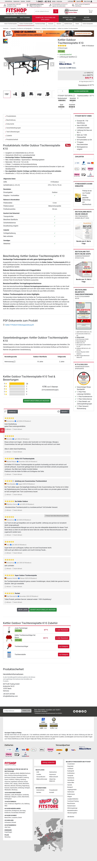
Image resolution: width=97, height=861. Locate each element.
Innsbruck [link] (11, 803)
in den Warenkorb (81, 91)
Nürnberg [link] (19, 785)
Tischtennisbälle (20, 654)
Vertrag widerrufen (48, 762)
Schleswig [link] (21, 788)
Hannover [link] (7, 781)
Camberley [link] (26, 795)
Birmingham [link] (18, 795)
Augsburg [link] (12, 773)
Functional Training (73, 801)
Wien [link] (6, 806)
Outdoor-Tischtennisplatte (49, 28)
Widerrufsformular (41, 779)
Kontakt (28, 1)
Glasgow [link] (13, 797)
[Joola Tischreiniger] (9, 630)
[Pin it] (68, 145)
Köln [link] (11, 783)
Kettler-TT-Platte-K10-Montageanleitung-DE (19, 325)
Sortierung (12, 411)
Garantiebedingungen (13, 128)
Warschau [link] (8, 837)
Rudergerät (70, 771)
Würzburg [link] (14, 790)
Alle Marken (70, 817)
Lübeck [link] (20, 783)
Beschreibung (10, 120)
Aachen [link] (7, 773)
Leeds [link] (12, 795)
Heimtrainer (70, 792)
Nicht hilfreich (18, 429)
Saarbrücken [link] (13, 788)
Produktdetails (11, 116)
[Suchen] (55, 11)
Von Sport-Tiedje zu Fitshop (13, 733)
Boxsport (70, 787)
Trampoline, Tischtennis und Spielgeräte (45, 18)
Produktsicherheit (12, 139)
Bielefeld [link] (22, 773)
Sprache (78, 1)
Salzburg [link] (26, 803)
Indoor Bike (70, 782)
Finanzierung (82, 85)
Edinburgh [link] (8, 797)
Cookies (38, 774)
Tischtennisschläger (21, 646)
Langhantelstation (72, 799)
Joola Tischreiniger (21, 628)
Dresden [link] (13, 777)
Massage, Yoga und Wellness (69, 18)
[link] (77, 163)
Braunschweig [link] (17, 775)
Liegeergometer (72, 789)
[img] (74, 63)
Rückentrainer (71, 806)
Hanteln (69, 785)
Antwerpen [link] (8, 822)
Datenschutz (53, 772)
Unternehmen (8, 1)
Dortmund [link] (8, 777)
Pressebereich (53, 790)
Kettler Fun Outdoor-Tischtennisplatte (68, 28)
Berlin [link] (17, 773)
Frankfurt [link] (11, 779)
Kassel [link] (26, 781)
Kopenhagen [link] (8, 832)
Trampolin (70, 775)
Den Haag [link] (22, 810)
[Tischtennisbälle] (9, 654)
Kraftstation (71, 773)
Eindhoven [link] (8, 812)
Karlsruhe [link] (20, 781)
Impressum (16, 1)
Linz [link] (22, 803)
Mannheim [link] (26, 783)
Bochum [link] (27, 773)
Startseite (5, 28)
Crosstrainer (71, 764)
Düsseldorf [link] (19, 777)
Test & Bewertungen (13, 132)
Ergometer (70, 766)
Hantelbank (70, 780)
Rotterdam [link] (22, 812)
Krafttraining (25, 17)
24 (27, 383)
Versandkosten (40, 777)
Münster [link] (13, 785)
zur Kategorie (63, 646)
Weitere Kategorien (87, 18)
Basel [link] (6, 817)
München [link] (7, 785)
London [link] (19, 797)
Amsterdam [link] (8, 810)
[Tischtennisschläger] (9, 646)
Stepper (69, 796)
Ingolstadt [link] (14, 781)
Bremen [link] (24, 775)
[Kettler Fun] (5, 41)
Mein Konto (87, 1)
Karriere (23, 1)
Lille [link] (6, 827)
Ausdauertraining (10, 17)
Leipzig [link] (15, 783)
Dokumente (10, 124)
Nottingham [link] (8, 799)
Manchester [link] (25, 797)
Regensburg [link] (25, 785)
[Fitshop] (16, 11)
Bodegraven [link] (15, 810)
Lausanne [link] (15, 817)
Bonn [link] (6, 775)
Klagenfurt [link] (17, 803)
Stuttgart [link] (27, 788)
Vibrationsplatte (72, 813)
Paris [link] (8, 827)
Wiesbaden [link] (8, 790)
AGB (37, 772)
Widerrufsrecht (53, 777)
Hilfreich (8, 429)
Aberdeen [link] (7, 795)
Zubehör (9, 136)
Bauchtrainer (71, 803)
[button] (7, 94)
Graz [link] (6, 803)
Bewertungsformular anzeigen (36, 401)
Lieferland (70, 1)
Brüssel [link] (14, 822)
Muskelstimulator (72, 810)
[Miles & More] (85, 748)
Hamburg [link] (23, 779)
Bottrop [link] (10, 775)
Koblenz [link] (7, 783)
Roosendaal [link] (14, 812)
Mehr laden (22, 610)
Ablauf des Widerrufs (52, 780)
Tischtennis (37, 28)
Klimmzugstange (72, 808)
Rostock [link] (7, 788)
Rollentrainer (71, 794)
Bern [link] (9, 817)
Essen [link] (6, 779)
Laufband (70, 768)
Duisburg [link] (26, 777)
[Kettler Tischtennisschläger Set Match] (9, 638)
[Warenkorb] (91, 11)
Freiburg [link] (17, 779)
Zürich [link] (20, 817)
